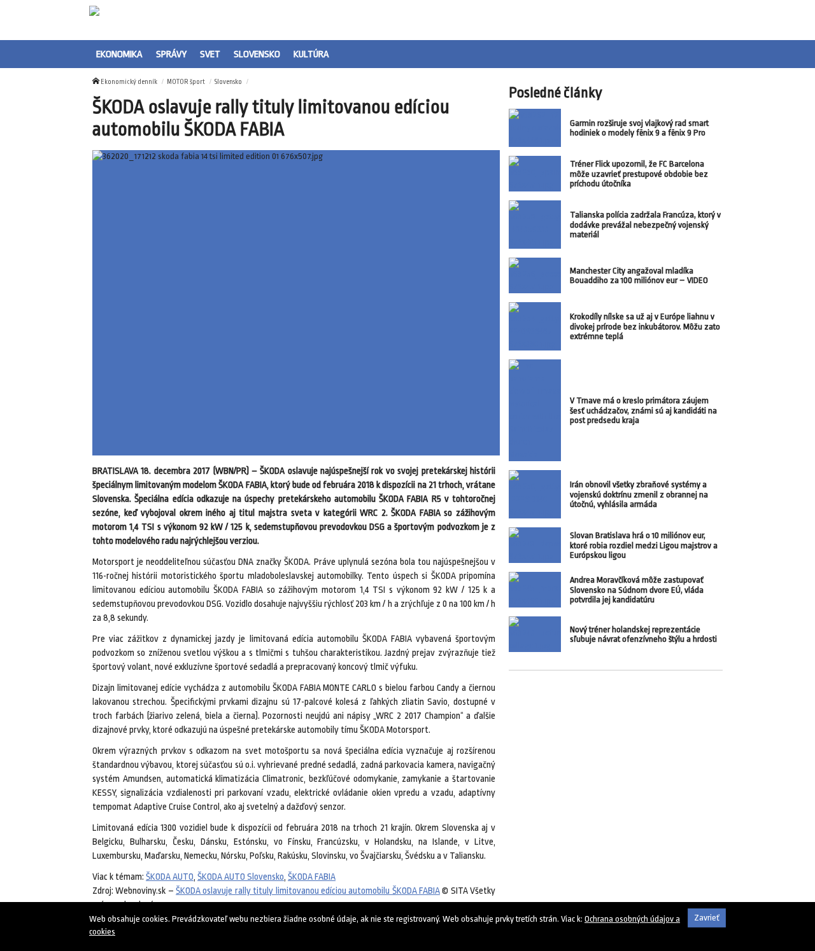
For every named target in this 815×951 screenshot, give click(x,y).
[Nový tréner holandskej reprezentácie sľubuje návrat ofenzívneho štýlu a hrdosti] (535, 634)
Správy (171, 54)
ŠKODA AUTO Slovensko (240, 876)
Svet (210, 54)
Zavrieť (706, 917)
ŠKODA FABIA (312, 876)
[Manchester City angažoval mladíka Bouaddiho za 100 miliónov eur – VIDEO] (535, 275)
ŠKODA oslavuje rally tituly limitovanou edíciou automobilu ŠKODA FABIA (308, 890)
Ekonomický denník (129, 82)
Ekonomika (119, 54)
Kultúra (311, 54)
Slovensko (257, 54)
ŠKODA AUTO (170, 876)
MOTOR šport (186, 82)
